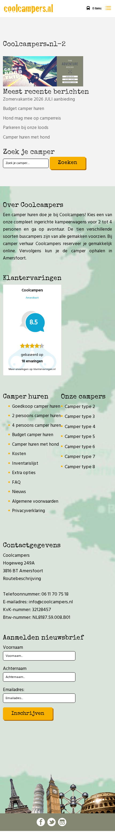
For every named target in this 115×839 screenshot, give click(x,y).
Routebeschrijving (22, 579)
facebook (41, 822)
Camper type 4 (80, 427)
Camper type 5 (80, 437)
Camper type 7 (80, 457)
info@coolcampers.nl (51, 602)
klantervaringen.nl (44, 369)
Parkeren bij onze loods (25, 127)
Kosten (19, 453)
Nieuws (19, 491)
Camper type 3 (80, 417)
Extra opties (24, 472)
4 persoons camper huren (36, 425)
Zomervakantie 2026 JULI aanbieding (39, 99)
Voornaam (13, 647)
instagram (62, 822)
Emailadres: (13, 689)
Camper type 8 (80, 467)
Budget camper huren (23, 108)
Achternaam (14, 668)
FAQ (16, 482)
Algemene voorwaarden (35, 501)
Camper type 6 (80, 447)
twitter (51, 822)
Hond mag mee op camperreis (32, 118)
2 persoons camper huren (36, 416)
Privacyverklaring (28, 510)
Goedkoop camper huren (36, 406)
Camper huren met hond (26, 137)
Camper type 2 (80, 407)
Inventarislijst (25, 463)
